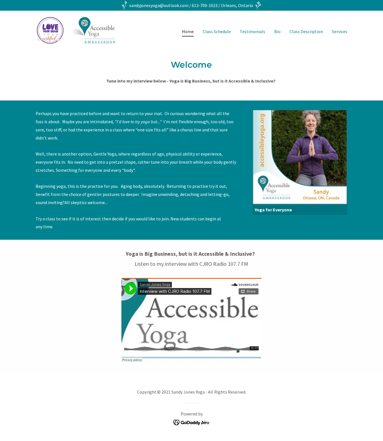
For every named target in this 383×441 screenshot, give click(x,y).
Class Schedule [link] (217, 31)
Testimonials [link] (252, 31)
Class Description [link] (306, 31)
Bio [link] (277, 31)
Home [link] (188, 31)
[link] (76, 30)
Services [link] (339, 31)
